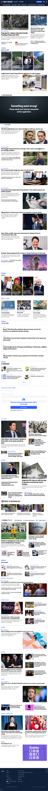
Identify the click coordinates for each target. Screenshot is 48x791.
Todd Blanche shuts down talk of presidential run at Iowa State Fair (24, 514)
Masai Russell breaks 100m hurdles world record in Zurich (26, 554)
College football (42, 520)
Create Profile (24, 407)
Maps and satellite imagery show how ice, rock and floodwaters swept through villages (38, 30)
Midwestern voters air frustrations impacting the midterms (38, 514)
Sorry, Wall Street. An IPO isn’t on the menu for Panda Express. (17, 582)
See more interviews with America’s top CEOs (11, 593)
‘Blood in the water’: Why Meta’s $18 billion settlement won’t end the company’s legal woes (22, 684)
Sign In (21, 410)
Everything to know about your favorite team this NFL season (43, 552)
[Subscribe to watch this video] (35, 590)
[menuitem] (16, 2)
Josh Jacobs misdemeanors (29, 520)
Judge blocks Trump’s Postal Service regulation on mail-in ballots (20, 73)
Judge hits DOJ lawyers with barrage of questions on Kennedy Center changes (34, 482)
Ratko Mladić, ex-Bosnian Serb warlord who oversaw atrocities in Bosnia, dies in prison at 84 (40, 664)
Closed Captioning (21, 776)
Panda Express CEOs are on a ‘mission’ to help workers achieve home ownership (11, 588)
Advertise (19, 779)
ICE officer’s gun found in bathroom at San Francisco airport (38, 434)
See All (24, 382)
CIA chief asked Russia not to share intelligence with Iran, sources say (22, 129)
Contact (7, 772)
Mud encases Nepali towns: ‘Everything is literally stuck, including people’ (38, 42)
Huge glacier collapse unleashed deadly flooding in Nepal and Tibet (14, 34)
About (7, 770)
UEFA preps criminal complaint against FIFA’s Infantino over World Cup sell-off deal (40, 544)
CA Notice (8, 783)
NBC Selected (20, 781)
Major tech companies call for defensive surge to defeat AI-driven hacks (16, 706)
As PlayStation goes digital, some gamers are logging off (11, 260)
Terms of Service (21, 770)
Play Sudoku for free (6, 743)
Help (7, 774)
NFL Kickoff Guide (18, 520)
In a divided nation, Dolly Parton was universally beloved (39, 621)
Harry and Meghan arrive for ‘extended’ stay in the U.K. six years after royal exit (11, 670)
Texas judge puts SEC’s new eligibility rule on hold (11, 554)
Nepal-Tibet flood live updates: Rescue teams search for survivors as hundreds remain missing (22, 330)
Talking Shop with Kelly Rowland (37, 376)
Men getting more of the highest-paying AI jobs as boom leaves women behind (40, 708)
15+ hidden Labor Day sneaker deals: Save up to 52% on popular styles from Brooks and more (38, 369)
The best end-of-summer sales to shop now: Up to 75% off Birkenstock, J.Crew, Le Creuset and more (14, 370)
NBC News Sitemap (21, 774)
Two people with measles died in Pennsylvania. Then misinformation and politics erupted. (23, 190)
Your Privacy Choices (12, 781)
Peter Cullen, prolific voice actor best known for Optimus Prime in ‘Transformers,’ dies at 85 (20, 234)
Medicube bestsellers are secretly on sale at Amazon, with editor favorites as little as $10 (14, 377)
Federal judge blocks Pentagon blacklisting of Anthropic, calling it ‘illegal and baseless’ (25, 348)
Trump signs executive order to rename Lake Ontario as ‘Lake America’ (11, 177)
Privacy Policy (9, 779)
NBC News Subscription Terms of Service (25, 772)
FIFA (37, 520)
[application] (14, 22)
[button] (14, 22)
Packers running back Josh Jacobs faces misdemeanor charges (13, 542)
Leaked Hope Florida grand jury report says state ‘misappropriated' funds (9, 483)
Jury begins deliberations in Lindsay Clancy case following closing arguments (40, 442)
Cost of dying (36, 313)
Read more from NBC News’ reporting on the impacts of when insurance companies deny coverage (11, 158)
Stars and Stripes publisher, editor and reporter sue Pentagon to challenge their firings (15, 495)
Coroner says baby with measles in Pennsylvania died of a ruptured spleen (9, 200)
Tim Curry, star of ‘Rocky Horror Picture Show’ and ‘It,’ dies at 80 (40, 655)
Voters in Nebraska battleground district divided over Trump (8, 514)
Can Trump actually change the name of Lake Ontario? (17, 170)
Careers (7, 776)
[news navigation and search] (46, 2)
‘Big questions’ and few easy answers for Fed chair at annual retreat (21, 212)
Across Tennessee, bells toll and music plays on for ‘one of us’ (40, 605)
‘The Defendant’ (5, 313)
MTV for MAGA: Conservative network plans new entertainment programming (35, 494)
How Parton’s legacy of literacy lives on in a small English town (39, 613)
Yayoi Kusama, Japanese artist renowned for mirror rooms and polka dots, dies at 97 (36, 732)
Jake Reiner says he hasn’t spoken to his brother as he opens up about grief (24, 339)
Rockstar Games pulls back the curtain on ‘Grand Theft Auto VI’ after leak (23, 253)
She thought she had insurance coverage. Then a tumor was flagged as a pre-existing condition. (23, 149)
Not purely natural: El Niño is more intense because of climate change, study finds (15, 455)
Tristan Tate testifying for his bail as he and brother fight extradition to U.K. (38, 452)
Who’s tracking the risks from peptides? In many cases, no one (17, 631)
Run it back (20, 312)
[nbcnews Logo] (3, 771)
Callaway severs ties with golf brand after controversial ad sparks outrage (36, 537)
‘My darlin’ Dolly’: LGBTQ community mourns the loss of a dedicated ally (10, 617)
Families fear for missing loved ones (6, 43)
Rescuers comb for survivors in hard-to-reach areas (21, 44)
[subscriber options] (44, 2)
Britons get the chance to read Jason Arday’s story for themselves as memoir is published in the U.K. (40, 672)
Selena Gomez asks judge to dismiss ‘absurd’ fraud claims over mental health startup (11, 732)
